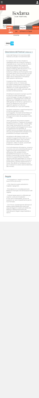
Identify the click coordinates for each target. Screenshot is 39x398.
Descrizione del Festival (19, 52)
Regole (8, 176)
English (7, 43)
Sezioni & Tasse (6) (29, 31)
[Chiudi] (3, 7)
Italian (12, 43)
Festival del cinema (16, 31)
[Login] (37, 2)
